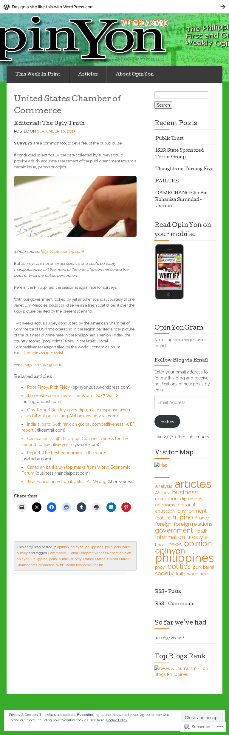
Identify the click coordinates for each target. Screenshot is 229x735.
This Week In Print (38, 74)
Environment (192, 511)
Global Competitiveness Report (93, 553)
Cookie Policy (117, 720)
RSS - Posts (168, 592)
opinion (63, 547)
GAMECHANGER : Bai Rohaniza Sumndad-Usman (181, 199)
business (185, 492)
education (165, 510)
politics (179, 566)
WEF (60, 565)
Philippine (39, 559)
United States (94, 559)
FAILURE (167, 181)
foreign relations (193, 524)
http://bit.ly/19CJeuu (43, 365)
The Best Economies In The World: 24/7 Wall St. (73, 395)
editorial (186, 505)
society (164, 573)
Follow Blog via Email (181, 360)
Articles (88, 74)
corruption (166, 499)
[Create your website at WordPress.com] (114, 6)
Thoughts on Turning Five (184, 169)
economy (165, 505)
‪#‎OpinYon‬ (36, 353)
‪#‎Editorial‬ (54, 353)
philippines (94, 547)
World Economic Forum (84, 565)
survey (22, 553)
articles (193, 483)
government (174, 530)
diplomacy (191, 499)
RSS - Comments (174, 604)
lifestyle (197, 537)
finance (202, 518)
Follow (167, 421)
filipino (183, 517)
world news (198, 573)
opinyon (77, 547)
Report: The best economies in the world (66, 452)
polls (108, 547)
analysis (163, 486)
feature (163, 518)
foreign (163, 524)
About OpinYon (135, 74)
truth (180, 573)
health (201, 530)
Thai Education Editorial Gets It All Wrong (66, 481)
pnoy (160, 567)
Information (170, 537)
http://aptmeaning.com (62, 251)
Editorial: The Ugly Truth (49, 123)
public (63, 559)
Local (160, 544)
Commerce (57, 553)
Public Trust (169, 139)
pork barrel (122, 547)
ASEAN (162, 492)
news (175, 544)
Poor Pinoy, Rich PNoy (48, 387)
